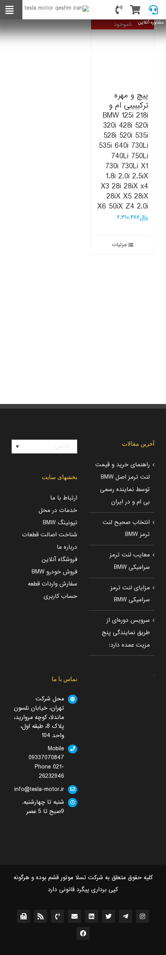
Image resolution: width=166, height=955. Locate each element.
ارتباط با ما (63, 498)
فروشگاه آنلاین (59, 559)
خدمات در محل (58, 510)
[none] (44, 447)
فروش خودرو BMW (54, 572)
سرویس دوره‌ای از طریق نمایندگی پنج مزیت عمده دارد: (126, 633)
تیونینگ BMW (60, 522)
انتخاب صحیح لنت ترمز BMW (126, 528)
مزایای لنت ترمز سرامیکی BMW (130, 594)
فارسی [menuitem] (61, 446)
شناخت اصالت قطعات (49, 534)
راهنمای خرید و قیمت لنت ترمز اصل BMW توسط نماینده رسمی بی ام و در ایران (122, 483)
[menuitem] (44, 447)
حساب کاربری (60, 596)
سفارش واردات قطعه (52, 584)
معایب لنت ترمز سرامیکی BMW (130, 561)
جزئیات (119, 244)
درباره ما (67, 547)
